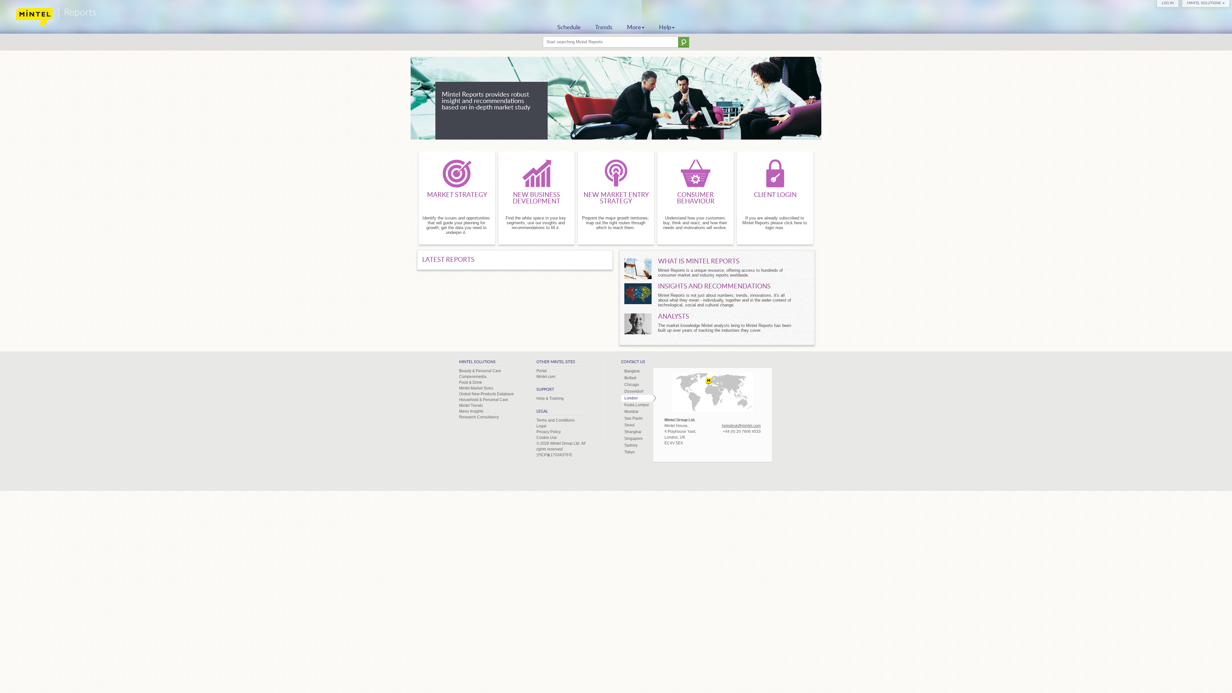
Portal (541, 371)
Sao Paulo (633, 418)
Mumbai (631, 411)
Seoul (629, 425)
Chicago (631, 384)
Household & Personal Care (483, 400)
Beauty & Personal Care (480, 371)
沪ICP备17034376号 (554, 455)
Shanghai (632, 432)
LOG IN (1168, 3)
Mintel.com (545, 376)
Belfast (630, 378)
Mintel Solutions (1204, 3)
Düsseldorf (633, 391)
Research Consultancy (479, 417)
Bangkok (632, 371)
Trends (603, 27)
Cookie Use (546, 437)
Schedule (569, 27)
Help (665, 27)
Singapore (633, 438)
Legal (541, 426)
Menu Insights (471, 411)
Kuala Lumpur (636, 405)
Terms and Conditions (555, 420)
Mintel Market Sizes (476, 388)
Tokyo (629, 452)
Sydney (630, 445)
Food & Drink (470, 382)
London (631, 398)
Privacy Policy (548, 432)
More (634, 27)
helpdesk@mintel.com (741, 426)
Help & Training (550, 398)
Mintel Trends (471, 405)
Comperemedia (472, 376)
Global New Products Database (486, 394)
